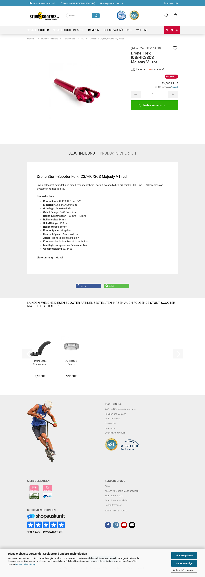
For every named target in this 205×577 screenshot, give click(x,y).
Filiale (108, 486)
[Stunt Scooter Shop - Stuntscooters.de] (44, 16)
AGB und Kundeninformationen (120, 409)
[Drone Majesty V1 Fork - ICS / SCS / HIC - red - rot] (77, 90)
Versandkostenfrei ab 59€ (43, 3)
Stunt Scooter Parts (68, 30)
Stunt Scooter (38, 30)
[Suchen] (96, 15)
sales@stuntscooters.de (112, 3)
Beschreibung (81, 153)
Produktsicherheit (118, 153)
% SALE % (172, 30)
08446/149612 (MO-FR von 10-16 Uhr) (78, 3)
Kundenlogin (172, 3)
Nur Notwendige (184, 563)
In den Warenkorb (154, 105)
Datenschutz (111, 423)
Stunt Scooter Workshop (117, 500)
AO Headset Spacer (71, 362)
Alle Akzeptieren (184, 555)
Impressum (110, 428)
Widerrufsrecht (112, 418)
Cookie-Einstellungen (115, 432)
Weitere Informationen (184, 570)
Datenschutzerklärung (25, 564)
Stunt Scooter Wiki (114, 495)
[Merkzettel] (166, 15)
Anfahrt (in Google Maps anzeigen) (122, 491)
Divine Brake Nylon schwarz (40, 362)
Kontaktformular (113, 505)
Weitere (142, 30)
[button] (175, 15)
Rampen (93, 30)
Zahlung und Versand (115, 414)
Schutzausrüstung (117, 30)
